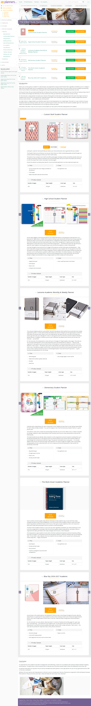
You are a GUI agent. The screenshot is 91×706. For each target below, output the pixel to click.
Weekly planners (7, 40)
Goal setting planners (8, 43)
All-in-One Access (8, 6)
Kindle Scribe (6, 16)
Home (20, 2)
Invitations (5, 62)
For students (44, 2)
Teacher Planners (7, 52)
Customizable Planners (9, 36)
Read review (80, 31)
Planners (36, 2)
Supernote (5, 13)
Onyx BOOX (6, 15)
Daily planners (6, 38)
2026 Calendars (7, 8)
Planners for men (7, 54)
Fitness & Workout (7, 49)
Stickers (69, 5)
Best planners (6, 34)
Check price (70, 41)
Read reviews (50, 232)
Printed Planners (28, 2)
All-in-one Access (81, 5)
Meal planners (6, 56)
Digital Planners (57, 5)
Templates (44, 5)
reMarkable (5, 12)
